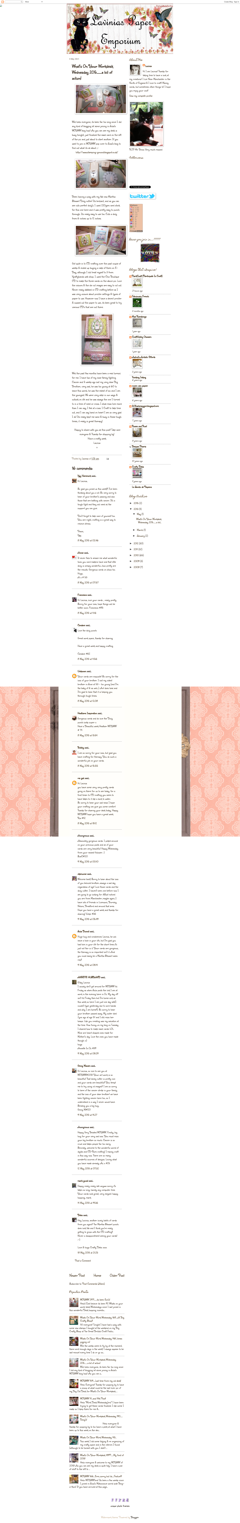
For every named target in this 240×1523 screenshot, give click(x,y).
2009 (137, 561)
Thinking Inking (139, 377)
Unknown (82, 671)
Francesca (82, 595)
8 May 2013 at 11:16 (87, 613)
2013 (136, 509)
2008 (137, 567)
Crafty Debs (138, 466)
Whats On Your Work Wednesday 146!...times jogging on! (101, 1340)
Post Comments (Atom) (93, 1283)
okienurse (82, 874)
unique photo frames (120, 1506)
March (140, 530)
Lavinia (148, 66)
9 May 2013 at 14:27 (87, 1115)
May (139, 514)
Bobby (81, 747)
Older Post (117, 1275)
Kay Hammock (84, 476)
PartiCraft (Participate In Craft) (147, 276)
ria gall (81, 778)
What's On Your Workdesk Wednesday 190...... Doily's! (101, 1417)
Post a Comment (83, 1260)
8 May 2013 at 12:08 (88, 701)
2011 (136, 549)
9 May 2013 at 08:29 (88, 1053)
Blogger (135, 1517)
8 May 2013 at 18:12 (87, 823)
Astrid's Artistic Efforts (143, 357)
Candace (81, 625)
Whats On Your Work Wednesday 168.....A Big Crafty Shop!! (102, 1319)
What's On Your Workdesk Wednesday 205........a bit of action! (98, 1361)
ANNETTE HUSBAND (89, 977)
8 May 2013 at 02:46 (88, 540)
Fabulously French (140, 296)
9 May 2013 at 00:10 (88, 861)
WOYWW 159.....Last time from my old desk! (100, 1380)
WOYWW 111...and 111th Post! (93, 1398)
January (141, 536)
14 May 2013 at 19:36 (88, 1203)
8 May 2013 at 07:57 (88, 582)
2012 (136, 543)
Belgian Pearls (139, 446)
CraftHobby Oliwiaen (141, 337)
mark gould (83, 1180)
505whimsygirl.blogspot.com (145, 406)
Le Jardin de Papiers (142, 487)
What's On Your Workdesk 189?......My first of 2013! (102, 1456)
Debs (80, 1215)
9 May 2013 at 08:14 (88, 965)
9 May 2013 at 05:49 (88, 919)
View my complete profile (140, 96)
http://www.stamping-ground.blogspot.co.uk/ (97, 152)
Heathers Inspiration (87, 713)
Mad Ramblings (139, 316)
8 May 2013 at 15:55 (88, 766)
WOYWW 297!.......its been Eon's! (95, 1299)
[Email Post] (107, 458)
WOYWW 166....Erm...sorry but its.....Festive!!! (101, 1476)
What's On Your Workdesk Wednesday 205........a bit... (148, 520)
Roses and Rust (139, 426)
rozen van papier (140, 385)
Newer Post (77, 1275)
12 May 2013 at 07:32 (88, 1168)
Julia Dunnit (83, 931)
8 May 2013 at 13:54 (87, 735)
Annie (81, 552)
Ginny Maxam (84, 1065)
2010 (137, 555)
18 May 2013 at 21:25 (88, 1252)
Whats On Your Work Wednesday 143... (98, 1437)
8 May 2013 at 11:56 (87, 659)
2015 (136, 503)
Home (97, 1275)
